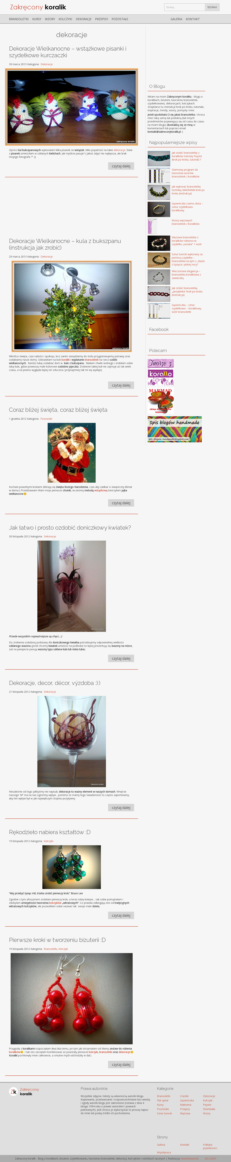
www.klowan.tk (190, 1158)
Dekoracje (83, 19)
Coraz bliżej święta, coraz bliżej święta (58, 409)
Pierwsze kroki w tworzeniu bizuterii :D (57, 940)
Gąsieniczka (187, 1100)
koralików (14, 1052)
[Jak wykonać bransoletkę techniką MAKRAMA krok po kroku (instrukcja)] (154, 193)
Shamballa (209, 1109)
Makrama (185, 1104)
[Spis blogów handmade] (175, 441)
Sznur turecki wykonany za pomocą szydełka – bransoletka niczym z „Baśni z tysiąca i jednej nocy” (188, 259)
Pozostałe (120, 19)
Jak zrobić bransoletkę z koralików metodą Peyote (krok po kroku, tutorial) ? (187, 156)
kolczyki (93, 1052)
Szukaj (212, 7)
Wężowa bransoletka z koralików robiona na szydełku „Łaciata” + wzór (187, 241)
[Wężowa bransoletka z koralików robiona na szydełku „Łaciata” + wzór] (154, 244)
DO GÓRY (210, 1158)
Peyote (207, 1104)
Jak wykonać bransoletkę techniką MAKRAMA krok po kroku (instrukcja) (188, 190)
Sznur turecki (164, 1113)
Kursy (36, 19)
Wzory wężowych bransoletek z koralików (185, 222)
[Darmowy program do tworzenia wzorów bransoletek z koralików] (154, 176)
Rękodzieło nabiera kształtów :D (50, 832)
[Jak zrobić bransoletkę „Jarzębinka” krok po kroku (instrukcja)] (154, 294)
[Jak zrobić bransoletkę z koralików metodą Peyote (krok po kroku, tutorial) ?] (154, 159)
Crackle (184, 1096)
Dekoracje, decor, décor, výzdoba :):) (54, 683)
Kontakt (193, 19)
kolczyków (55, 902)
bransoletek (92, 359)
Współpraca (164, 1152)
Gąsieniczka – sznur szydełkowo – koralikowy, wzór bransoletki (187, 308)
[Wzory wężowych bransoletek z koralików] (154, 227)
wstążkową (101, 490)
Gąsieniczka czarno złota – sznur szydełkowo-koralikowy (187, 207)
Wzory (50, 19)
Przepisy (101, 19)
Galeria (176, 19)
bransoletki (105, 1052)
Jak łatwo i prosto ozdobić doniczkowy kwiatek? (70, 527)
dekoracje (119, 150)
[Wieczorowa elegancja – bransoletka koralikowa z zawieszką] (154, 277)
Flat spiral (162, 1100)
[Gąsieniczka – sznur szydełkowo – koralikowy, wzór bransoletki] (154, 311)
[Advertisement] (71, 206)
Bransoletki (19, 19)
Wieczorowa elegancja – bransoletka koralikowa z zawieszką (186, 274)
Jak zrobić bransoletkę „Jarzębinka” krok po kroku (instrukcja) (187, 291)
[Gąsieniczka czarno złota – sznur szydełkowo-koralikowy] (154, 210)
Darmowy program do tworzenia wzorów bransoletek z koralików (185, 173)
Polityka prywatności (210, 1146)
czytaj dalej (121, 166)
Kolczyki (65, 19)
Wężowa (185, 1113)
